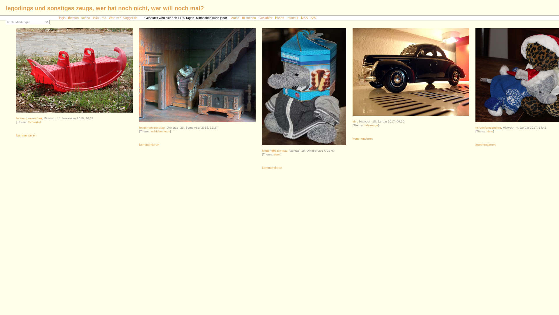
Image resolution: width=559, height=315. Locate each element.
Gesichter (266, 18)
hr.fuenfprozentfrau (29, 118)
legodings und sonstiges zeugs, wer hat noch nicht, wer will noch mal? (105, 8)
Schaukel (34, 122)
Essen (279, 18)
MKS (304, 18)
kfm (355, 121)
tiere (277, 154)
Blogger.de (133, 18)
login (62, 18)
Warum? (115, 18)
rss (104, 18)
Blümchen (249, 18)
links (96, 18)
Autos (235, 18)
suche (85, 18)
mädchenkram (160, 131)
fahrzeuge (371, 125)
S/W (313, 18)
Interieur (292, 18)
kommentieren (26, 135)
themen (73, 18)
